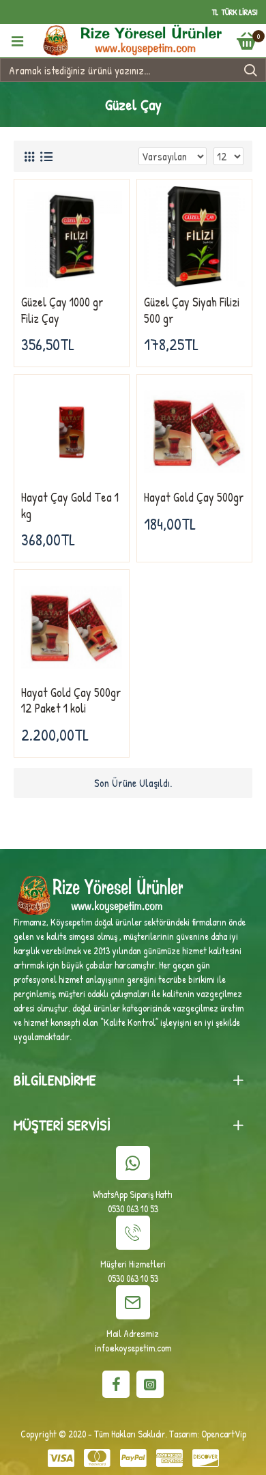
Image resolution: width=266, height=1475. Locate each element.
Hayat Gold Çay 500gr (194, 497)
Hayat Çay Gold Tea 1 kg (70, 505)
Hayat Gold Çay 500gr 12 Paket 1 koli (71, 701)
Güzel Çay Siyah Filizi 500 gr (191, 310)
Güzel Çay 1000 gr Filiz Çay (62, 310)
